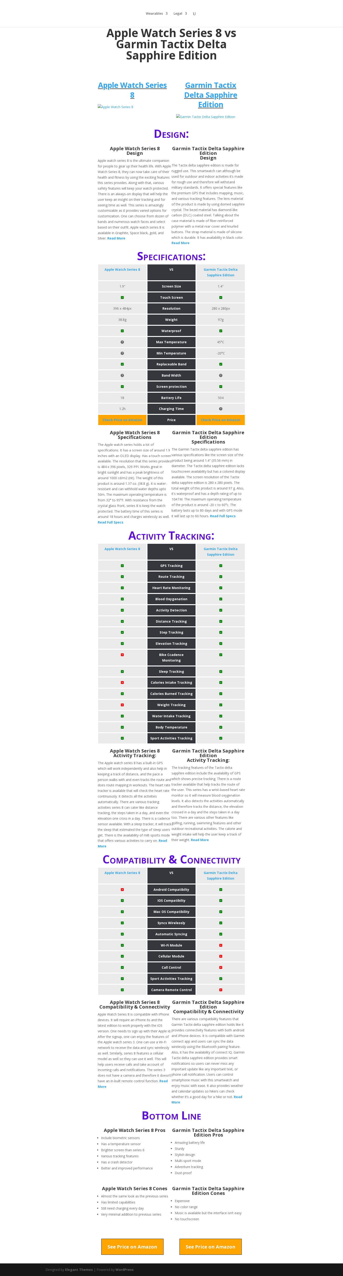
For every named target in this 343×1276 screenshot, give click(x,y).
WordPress (125, 1269)
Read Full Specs (110, 522)
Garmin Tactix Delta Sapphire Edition (210, 94)
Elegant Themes (79, 1269)
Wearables (154, 14)
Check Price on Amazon (122, 420)
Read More (116, 238)
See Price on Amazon (132, 1247)
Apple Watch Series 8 (132, 90)
